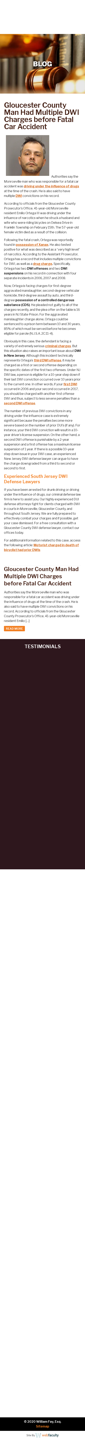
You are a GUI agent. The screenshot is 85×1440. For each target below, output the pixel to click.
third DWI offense (47, 360)
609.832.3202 (45, 30)
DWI (19, 196)
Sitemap (42, 1426)
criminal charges (58, 346)
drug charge (42, 264)
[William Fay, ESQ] (27, 13)
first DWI (70, 384)
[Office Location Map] (42, 1272)
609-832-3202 (34, 1216)
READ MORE (14, 628)
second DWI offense (19, 403)
